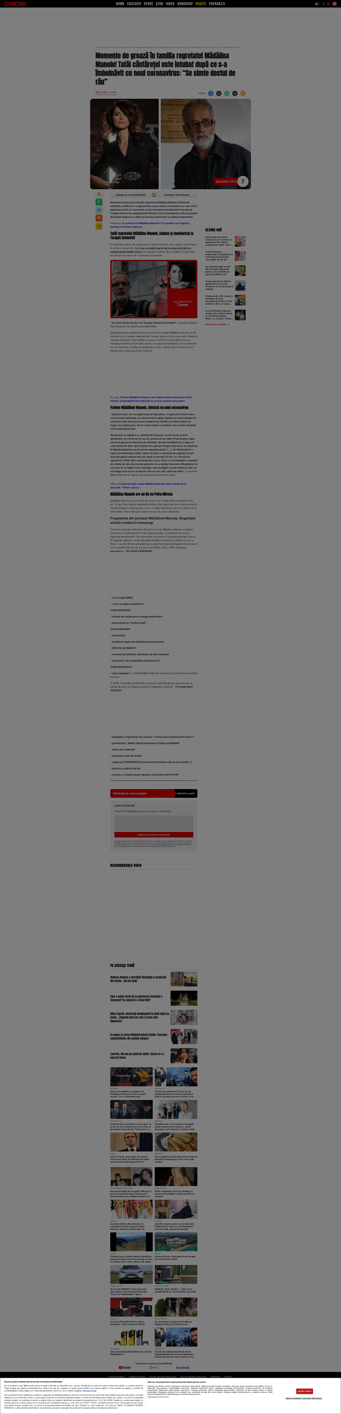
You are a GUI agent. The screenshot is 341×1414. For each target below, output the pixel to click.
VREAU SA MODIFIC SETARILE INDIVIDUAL (304, 1398)
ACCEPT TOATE (304, 1391)
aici (69, 1403)
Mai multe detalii (89, 1391)
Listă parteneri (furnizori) (158, 1397)
